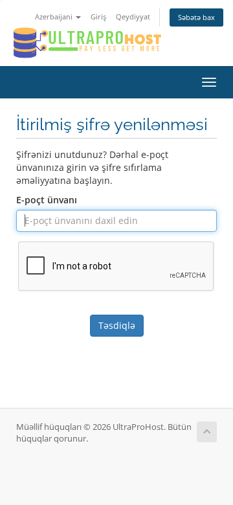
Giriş (98, 16)
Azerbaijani (54, 16)
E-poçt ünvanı (46, 200)
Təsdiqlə (116, 325)
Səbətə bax (196, 17)
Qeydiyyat (133, 16)
